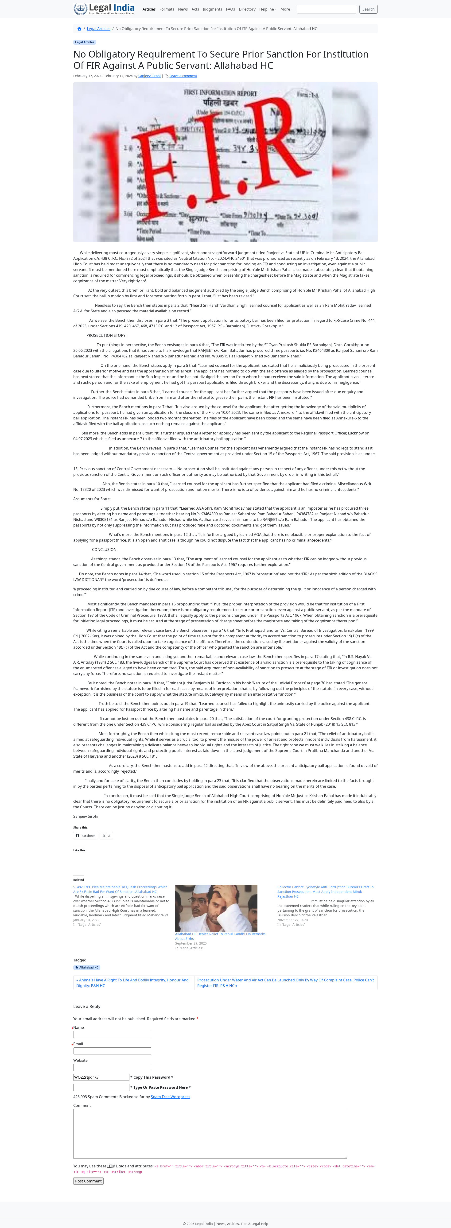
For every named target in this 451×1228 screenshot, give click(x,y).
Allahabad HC (88, 967)
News (183, 9)
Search (368, 9)
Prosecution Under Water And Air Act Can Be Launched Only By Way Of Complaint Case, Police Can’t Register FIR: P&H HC (285, 982)
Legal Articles (98, 28)
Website (80, 1060)
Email (78, 1043)
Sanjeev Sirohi (149, 76)
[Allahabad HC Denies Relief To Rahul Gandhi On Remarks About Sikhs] (223, 908)
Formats (166, 9)
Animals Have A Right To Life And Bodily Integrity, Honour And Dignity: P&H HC (132, 982)
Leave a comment (183, 76)
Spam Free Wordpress (170, 1096)
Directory (247, 9)
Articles (149, 9)
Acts (195, 9)
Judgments (212, 9)
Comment (82, 1105)
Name (78, 1027)
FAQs (230, 9)
